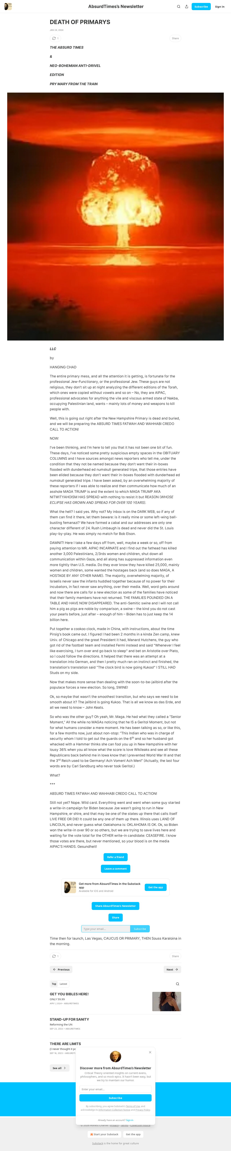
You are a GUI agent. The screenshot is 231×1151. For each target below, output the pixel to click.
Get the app (155, 887)
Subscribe (201, 6)
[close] (150, 1052)
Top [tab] (54, 984)
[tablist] (59, 984)
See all (57, 1068)
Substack (97, 1143)
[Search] (178, 6)
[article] (115, 1001)
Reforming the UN (61, 1024)
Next (170, 969)
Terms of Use (133, 1106)
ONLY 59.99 (57, 999)
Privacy (114, 1125)
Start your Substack (106, 1134)
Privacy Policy (143, 1109)
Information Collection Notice (114, 1109)
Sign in (220, 6)
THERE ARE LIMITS (65, 1044)
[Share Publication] (186, 6)
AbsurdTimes (71, 1003)
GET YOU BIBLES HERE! (69, 994)
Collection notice (140, 1125)
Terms (124, 1125)
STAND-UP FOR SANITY (69, 1019)
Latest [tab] (63, 984)
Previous (63, 969)
